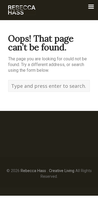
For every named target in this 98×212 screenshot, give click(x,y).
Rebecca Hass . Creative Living (47, 171)
